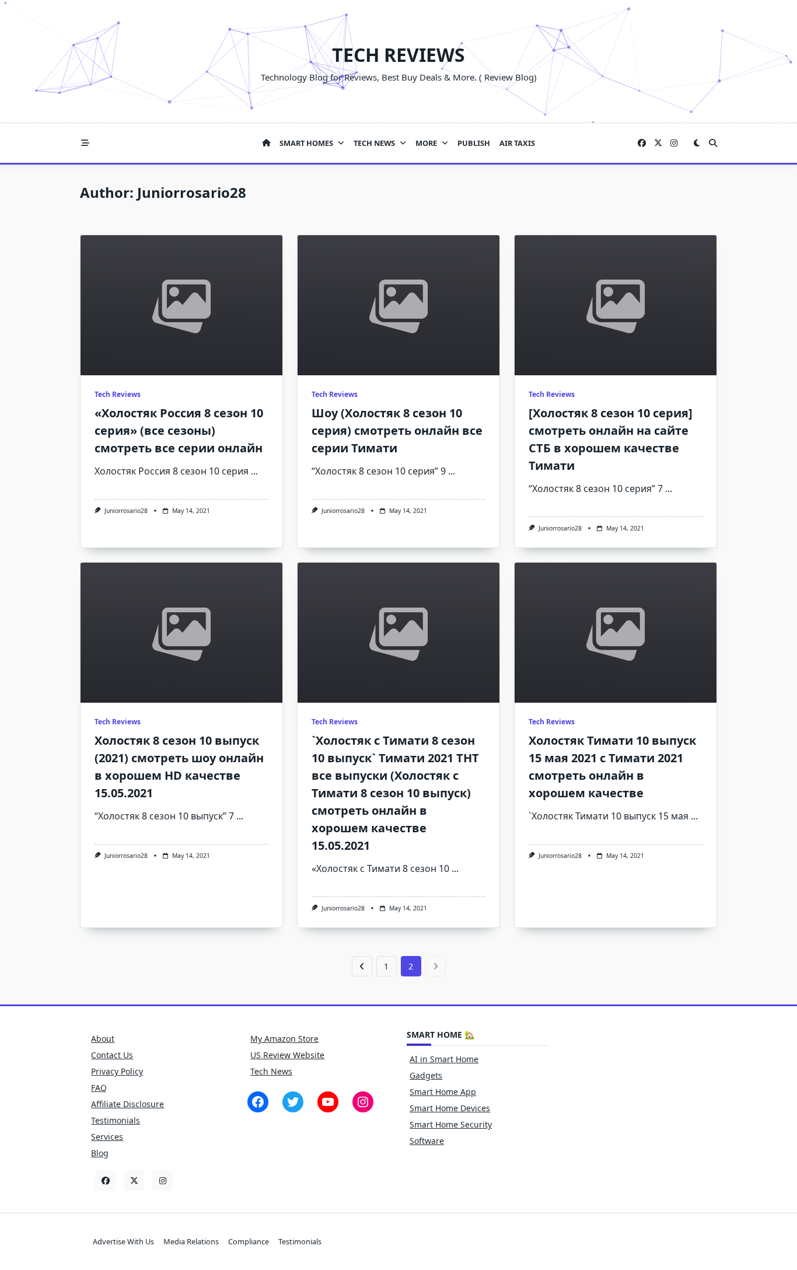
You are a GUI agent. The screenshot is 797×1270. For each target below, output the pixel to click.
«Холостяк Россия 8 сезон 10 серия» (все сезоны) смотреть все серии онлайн (179, 430)
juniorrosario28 (126, 511)
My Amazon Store (284, 1038)
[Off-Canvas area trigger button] (85, 143)
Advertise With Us (123, 1242)
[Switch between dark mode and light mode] (696, 143)
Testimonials (115, 1120)
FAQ (99, 1087)
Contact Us (112, 1054)
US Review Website (287, 1054)
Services (107, 1136)
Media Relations (191, 1242)
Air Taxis (517, 143)
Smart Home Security (451, 1124)
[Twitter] (658, 143)
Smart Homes (306, 143)
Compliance (248, 1242)
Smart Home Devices (450, 1108)
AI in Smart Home (444, 1059)
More (426, 143)
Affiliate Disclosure (127, 1103)
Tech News (374, 143)
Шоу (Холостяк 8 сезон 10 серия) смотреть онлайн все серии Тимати (397, 430)
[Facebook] (642, 143)
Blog (100, 1153)
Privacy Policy (117, 1071)
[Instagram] (673, 143)
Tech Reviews (398, 54)
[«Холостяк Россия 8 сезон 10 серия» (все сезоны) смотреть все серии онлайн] (181, 305)
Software (427, 1140)
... (254, 471)
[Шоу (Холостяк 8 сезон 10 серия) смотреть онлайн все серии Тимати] (398, 305)
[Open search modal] (713, 143)
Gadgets (426, 1075)
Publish (473, 143)
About (102, 1038)
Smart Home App (443, 1091)
